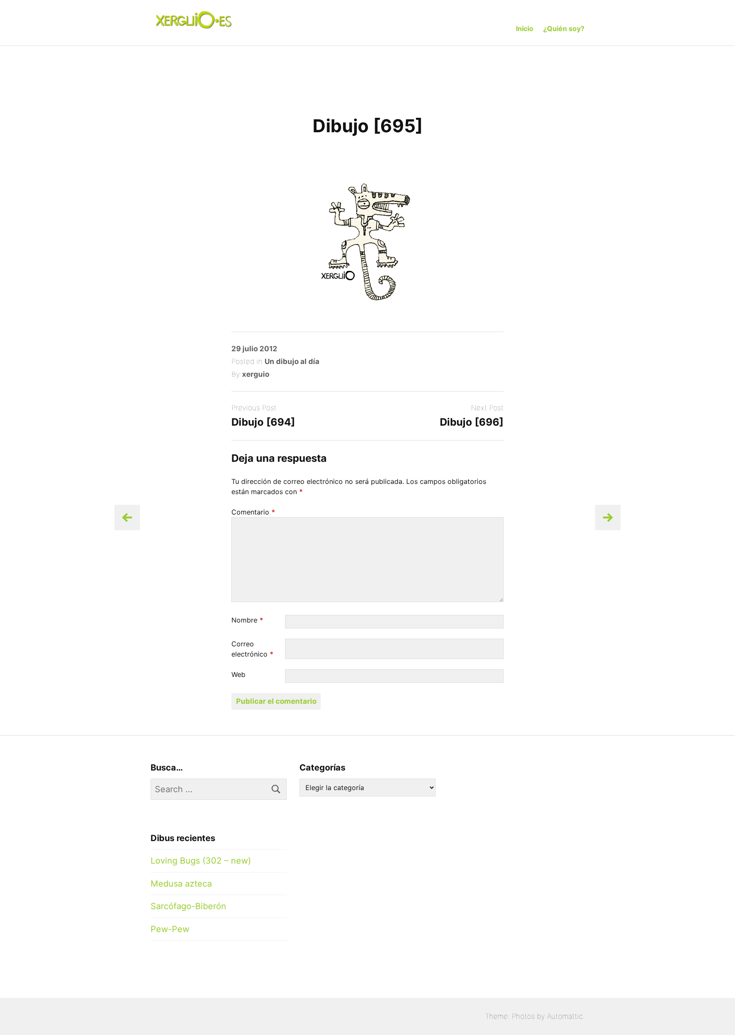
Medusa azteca (181, 884)
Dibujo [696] (472, 422)
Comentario (253, 512)
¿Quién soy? (563, 28)
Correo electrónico (252, 649)
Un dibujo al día (292, 361)
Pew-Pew (170, 929)
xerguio (255, 374)
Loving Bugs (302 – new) (201, 861)
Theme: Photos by (516, 1016)
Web (238, 674)
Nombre (247, 620)
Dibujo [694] (263, 422)
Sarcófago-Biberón (188, 906)
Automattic (565, 1016)
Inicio (524, 28)
